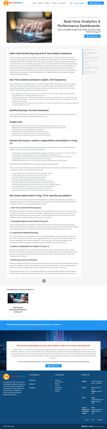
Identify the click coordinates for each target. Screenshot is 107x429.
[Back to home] (13, 3)
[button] (53, 324)
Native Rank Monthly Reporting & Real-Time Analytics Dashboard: (91, 53)
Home (34, 3)
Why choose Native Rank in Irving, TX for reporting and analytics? (90, 73)
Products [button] (54, 3)
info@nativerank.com (97, 399)
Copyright (99, 419)
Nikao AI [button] (32, 384)
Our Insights (58, 387)
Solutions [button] (40, 3)
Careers (57, 385)
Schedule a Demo (97, 3)
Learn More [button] (62, 3)
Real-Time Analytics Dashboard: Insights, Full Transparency (91, 58)
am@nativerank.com (97, 409)
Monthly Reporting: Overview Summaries (90, 61)
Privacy (87, 419)
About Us (57, 380)
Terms (93, 419)
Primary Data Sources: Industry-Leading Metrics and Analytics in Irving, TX (91, 68)
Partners (57, 384)
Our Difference (59, 382)
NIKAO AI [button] (47, 3)
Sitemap (57, 391)
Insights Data (87, 64)
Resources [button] (58, 389)
